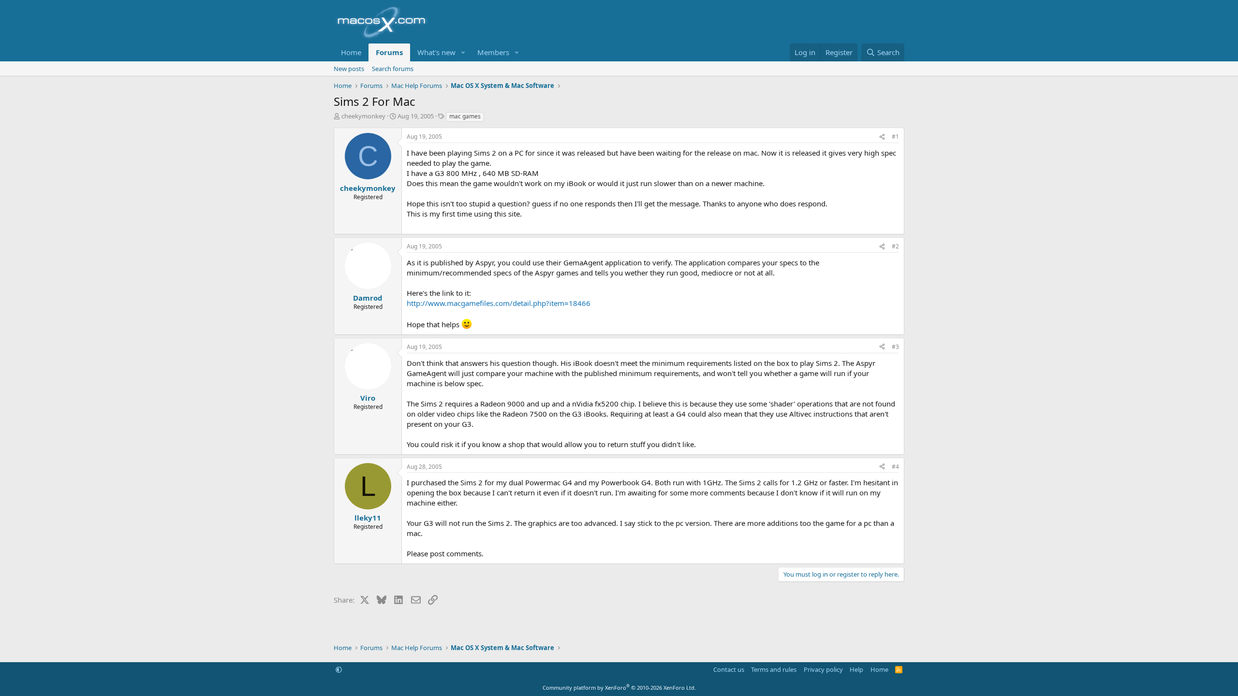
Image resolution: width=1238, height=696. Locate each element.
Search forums (392, 68)
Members (493, 52)
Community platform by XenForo (619, 687)
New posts (349, 68)
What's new (436, 52)
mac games (465, 116)
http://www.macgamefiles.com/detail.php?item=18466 (498, 303)
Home (351, 52)
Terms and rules (773, 669)
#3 (895, 347)
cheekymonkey (363, 116)
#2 (895, 246)
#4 (895, 467)
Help (856, 669)
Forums (389, 52)
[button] (463, 52)
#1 (895, 136)
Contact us (728, 669)
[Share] (882, 137)
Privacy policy (823, 669)
